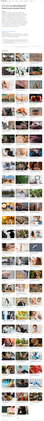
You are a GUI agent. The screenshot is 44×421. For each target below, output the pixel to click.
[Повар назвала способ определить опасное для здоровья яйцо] (22, 100)
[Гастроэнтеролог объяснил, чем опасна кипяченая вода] (35, 181)
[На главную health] (4, 1)
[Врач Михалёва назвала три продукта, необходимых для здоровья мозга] (22, 113)
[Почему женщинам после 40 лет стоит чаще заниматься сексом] (8, 385)
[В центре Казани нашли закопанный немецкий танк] (8, 127)
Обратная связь (31, 420)
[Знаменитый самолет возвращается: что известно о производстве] (35, 412)
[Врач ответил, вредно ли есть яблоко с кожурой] (35, 100)
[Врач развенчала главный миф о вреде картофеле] (8, 398)
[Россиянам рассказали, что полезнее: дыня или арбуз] (22, 317)
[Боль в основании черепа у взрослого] (22, 385)
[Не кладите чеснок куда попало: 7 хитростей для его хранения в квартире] (22, 236)
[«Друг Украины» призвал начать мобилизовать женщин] (22, 303)
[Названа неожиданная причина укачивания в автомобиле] (8, 141)
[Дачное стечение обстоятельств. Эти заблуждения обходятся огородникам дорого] (35, 290)
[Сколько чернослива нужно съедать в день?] (35, 113)
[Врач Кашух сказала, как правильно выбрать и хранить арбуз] (35, 371)
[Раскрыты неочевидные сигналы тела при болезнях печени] (8, 86)
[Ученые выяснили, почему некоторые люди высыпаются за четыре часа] (8, 303)
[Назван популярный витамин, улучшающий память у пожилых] (22, 344)
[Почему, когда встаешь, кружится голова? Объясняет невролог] (35, 141)
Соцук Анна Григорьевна (10, 31)
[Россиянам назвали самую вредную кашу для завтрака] (35, 127)
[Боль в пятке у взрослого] (8, 358)
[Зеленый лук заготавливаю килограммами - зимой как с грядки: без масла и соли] (8, 73)
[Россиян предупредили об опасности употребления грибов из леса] (22, 168)
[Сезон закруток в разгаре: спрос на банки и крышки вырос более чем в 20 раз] (22, 398)
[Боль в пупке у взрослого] (22, 263)
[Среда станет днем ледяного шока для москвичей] (22, 181)
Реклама (7, 420)
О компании (4, 420)
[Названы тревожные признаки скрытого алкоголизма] (8, 290)
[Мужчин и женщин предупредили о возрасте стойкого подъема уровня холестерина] (8, 317)
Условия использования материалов (23, 420)
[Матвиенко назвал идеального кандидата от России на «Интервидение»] (35, 154)
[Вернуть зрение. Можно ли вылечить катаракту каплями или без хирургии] (35, 263)
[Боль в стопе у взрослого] (35, 303)
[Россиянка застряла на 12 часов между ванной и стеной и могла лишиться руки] (35, 358)
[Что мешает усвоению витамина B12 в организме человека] (35, 398)
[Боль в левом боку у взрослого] (8, 331)
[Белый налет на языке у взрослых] (35, 331)
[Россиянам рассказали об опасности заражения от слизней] (8, 222)
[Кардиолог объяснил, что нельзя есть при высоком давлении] (35, 344)
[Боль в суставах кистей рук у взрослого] (8, 276)
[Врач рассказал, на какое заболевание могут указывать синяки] (35, 86)
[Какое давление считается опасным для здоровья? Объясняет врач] (22, 73)
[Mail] (1, 1)
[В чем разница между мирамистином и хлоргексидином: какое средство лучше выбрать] (35, 236)
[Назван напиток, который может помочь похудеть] (8, 371)
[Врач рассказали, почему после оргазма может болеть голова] (22, 141)
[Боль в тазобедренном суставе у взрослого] (8, 113)
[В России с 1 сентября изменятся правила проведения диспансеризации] (8, 168)
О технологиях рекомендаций (37, 420)
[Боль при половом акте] (22, 331)
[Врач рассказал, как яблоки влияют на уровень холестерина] (35, 73)
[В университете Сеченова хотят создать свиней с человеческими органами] (22, 222)
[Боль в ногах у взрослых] (22, 249)
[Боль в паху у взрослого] (22, 371)
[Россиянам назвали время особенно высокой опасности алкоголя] (8, 181)
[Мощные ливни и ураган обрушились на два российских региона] (8, 263)
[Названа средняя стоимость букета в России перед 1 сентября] (8, 412)
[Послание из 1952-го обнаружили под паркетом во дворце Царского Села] (35, 59)
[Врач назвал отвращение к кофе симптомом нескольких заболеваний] (35, 222)
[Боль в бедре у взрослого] (22, 412)
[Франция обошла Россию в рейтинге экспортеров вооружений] (35, 249)
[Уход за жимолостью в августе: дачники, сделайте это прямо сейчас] (35, 195)
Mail (1, 420)
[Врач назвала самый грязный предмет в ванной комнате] (35, 208)
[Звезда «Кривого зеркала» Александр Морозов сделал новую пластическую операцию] (8, 344)
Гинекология (8, 3)
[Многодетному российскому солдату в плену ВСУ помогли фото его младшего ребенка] (8, 59)
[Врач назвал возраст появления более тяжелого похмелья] (22, 208)
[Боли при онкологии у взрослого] (8, 154)
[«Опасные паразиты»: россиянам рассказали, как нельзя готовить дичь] (22, 127)
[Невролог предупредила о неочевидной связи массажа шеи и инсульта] (8, 249)
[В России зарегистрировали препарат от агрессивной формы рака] (35, 385)
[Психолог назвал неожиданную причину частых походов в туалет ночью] (22, 290)
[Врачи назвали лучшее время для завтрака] (8, 208)
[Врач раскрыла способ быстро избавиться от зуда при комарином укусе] (22, 276)
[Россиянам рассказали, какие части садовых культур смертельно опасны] (22, 358)
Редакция (17, 420)
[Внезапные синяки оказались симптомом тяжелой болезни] (22, 86)
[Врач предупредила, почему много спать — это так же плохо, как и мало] (22, 195)
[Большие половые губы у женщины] (22, 59)
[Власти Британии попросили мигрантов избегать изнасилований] (8, 100)
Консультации (4, 3)
